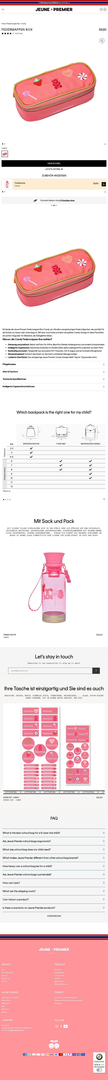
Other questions (54, 916)
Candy (4, 148)
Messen (4, 1012)
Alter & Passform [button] (10, 371)
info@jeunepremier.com (16, 1030)
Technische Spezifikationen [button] (14, 379)
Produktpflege (60, 975)
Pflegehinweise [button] (9, 364)
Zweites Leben (59, 972)
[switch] (99, 1070)
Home (4, 24)
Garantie (58, 970)
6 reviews (18, 33)
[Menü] (103, 1053)
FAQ (3, 970)
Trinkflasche (19, 183)
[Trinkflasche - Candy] (54, 586)
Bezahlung (5, 978)
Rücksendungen (7, 972)
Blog (3, 1006)
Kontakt (4, 981)
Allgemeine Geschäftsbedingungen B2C (69, 1000)
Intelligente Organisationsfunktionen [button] (19, 386)
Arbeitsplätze (6, 1003)
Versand (5, 975)
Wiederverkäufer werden (10, 997)
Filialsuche (5, 1009)
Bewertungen (59, 981)
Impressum (58, 1003)
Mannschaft (6, 1000)
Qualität (57, 978)
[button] (3, 9)
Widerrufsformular (61, 984)
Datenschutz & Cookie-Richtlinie (66, 997)
